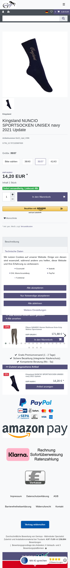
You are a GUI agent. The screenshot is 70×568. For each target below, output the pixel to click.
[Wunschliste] (51, 11)
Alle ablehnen (35, 303)
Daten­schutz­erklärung (37, 496)
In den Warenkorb (41, 196)
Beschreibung (12, 241)
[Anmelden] (3, 11)
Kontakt (59, 506)
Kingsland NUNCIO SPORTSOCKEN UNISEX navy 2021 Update (44, 375)
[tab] (35, 242)
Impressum (16, 496)
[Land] (46, 11)
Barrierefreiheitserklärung (18, 506)
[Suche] (63, 18)
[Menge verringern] (12, 199)
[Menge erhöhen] (12, 194)
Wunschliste (11, 218)
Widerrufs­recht (43, 506)
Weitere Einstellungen (35, 310)
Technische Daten (14, 251)
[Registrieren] (9, 11)
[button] (35, 210)
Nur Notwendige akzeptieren (35, 295)
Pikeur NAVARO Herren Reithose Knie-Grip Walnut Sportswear (44, 328)
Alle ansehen (14, 318)
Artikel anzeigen (45, 386)
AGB (56, 496)
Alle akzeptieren (35, 287)
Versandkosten (26, 226)
